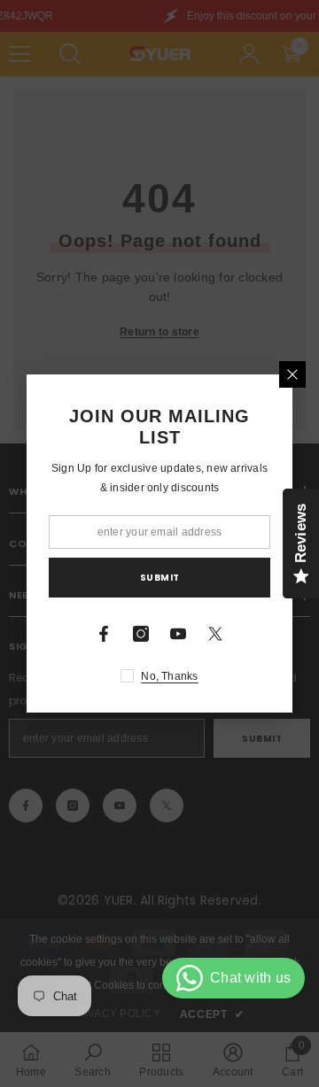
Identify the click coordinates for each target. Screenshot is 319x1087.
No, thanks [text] (169, 676)
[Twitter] (215, 633)
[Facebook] (103, 633)
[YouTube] (178, 633)
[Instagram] (141, 633)
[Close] (292, 374)
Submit (160, 577)
